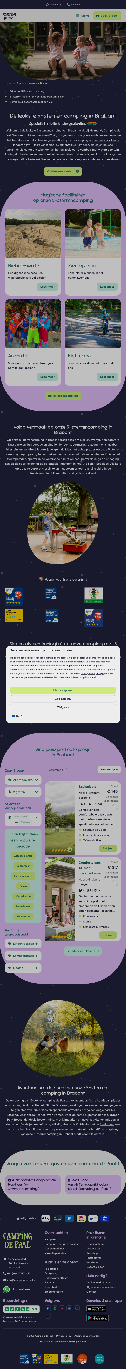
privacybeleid (88, 673)
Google (100, 673)
